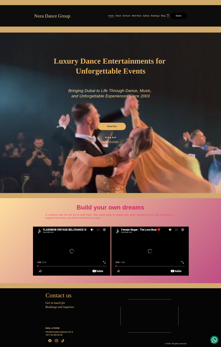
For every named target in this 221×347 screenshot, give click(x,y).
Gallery (146, 16)
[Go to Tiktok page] (62, 340)
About (118, 16)
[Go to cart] (168, 16)
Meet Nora (136, 16)
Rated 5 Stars (110, 142)
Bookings (155, 16)
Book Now (112, 126)
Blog (163, 16)
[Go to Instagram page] (56, 340)
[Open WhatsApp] (214, 340)
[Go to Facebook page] (50, 340)
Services (126, 16)
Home (111, 16)
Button (179, 16)
